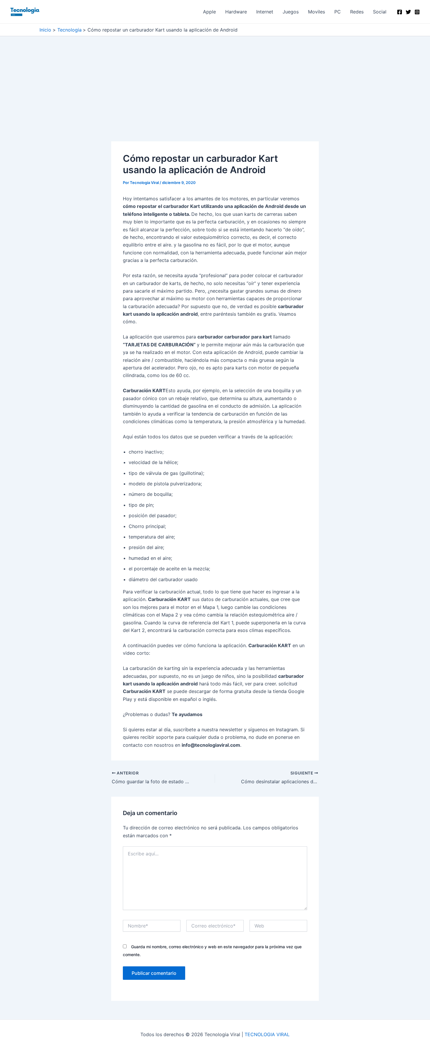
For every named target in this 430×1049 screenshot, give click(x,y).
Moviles (316, 12)
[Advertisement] (215, 98)
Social (379, 12)
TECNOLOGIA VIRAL (267, 1034)
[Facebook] (399, 12)
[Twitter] (408, 12)
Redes (357, 12)
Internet (264, 12)
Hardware (236, 12)
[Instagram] (417, 12)
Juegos (291, 12)
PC (337, 12)
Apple (209, 12)
